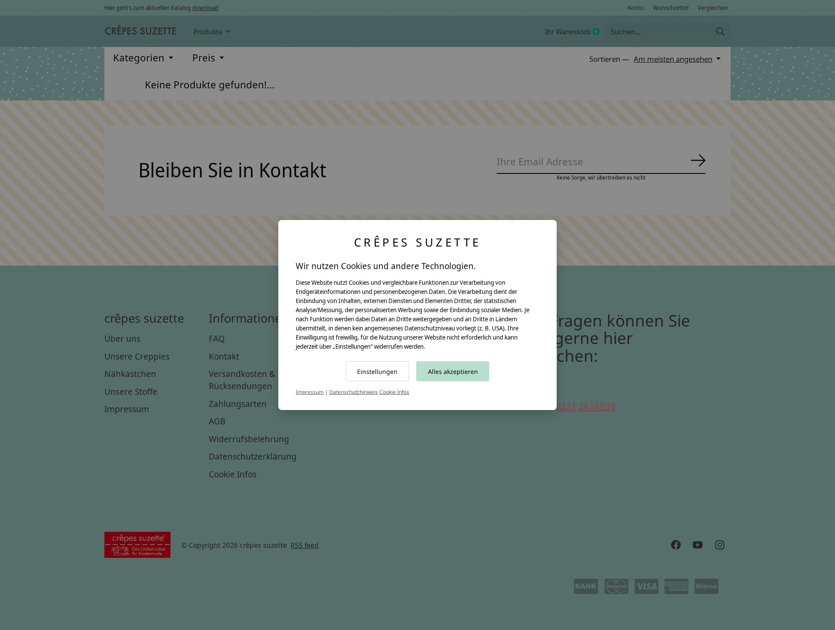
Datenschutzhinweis (353, 392)
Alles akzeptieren (453, 371)
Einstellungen (377, 371)
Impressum (310, 392)
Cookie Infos (394, 392)
